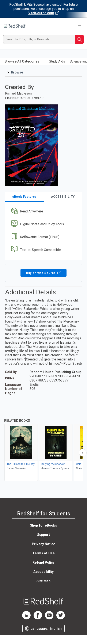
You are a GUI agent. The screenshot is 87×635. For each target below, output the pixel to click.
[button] (43, 211)
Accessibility (43, 572)
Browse (17, 72)
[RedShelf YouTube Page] (49, 618)
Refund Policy (43, 562)
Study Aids (57, 61)
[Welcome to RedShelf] (14, 25)
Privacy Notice (43, 544)
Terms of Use (44, 553)
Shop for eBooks (43, 525)
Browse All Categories (22, 61)
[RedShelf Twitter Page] (60, 618)
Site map (43, 581)
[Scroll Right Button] (83, 452)
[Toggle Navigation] (79, 25)
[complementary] (43, 445)
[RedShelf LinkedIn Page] (26, 618)
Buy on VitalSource (41, 273)
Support (43, 535)
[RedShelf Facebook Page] (38, 618)
